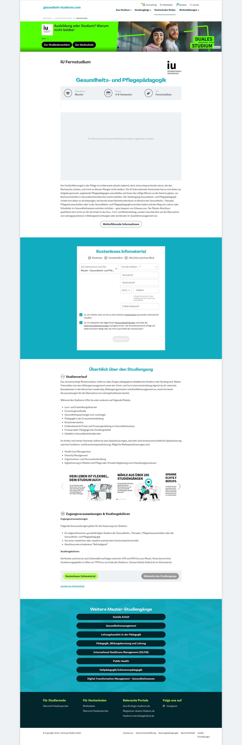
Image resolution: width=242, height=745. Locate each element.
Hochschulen (130, 314)
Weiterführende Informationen (121, 224)
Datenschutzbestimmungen (96, 325)
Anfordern (121, 339)
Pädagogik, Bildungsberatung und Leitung (121, 643)
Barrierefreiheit (188, 733)
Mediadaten (89, 706)
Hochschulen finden (165, 9)
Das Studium (123, 9)
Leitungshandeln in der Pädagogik (121, 634)
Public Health (121, 661)
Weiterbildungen (188, 9)
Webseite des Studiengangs (160, 576)
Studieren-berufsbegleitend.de (138, 715)
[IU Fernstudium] (174, 67)
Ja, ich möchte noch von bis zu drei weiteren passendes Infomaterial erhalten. (121, 316)
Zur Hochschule (84, 44)
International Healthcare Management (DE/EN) (121, 652)
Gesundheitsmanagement (121, 625)
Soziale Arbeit (121, 617)
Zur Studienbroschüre (57, 44)
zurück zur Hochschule (72, 586)
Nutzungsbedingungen (125, 322)
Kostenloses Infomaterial (80, 576)
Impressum (128, 733)
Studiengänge (142, 9)
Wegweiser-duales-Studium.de (139, 710)
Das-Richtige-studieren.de (136, 706)
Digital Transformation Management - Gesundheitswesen (121, 678)
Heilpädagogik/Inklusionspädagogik (121, 669)
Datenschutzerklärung (146, 733)
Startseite (47, 18)
